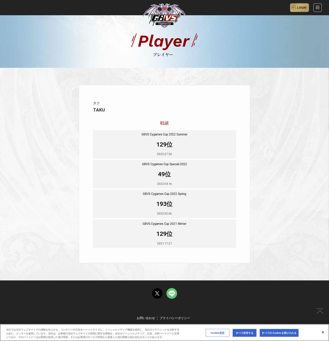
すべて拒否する (244, 332)
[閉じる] (323, 332)
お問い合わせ (146, 318)
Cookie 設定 (217, 332)
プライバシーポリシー (175, 318)
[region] (164, 332)
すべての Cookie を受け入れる (279, 332)
